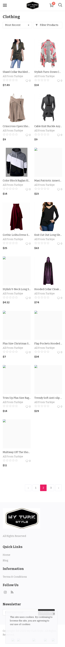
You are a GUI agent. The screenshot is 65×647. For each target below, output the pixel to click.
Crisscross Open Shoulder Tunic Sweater (17, 126)
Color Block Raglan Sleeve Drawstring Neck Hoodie (17, 180)
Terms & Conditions (15, 576)
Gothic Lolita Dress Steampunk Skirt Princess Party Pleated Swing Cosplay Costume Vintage (17, 234)
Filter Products (48, 25)
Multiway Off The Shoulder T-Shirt (17, 452)
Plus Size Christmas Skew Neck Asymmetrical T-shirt (17, 343)
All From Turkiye (13, 76)
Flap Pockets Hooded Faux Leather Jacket (48, 343)
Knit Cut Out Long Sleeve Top (48, 234)
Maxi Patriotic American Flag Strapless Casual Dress (48, 180)
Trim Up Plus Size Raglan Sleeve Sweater (17, 397)
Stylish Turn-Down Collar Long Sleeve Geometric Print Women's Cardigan (48, 72)
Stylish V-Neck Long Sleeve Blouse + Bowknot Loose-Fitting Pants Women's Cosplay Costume (17, 289)
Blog (5, 560)
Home (6, 554)
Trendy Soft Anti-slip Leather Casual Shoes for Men (48, 397)
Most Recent (13, 25)
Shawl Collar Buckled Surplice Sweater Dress (17, 72)
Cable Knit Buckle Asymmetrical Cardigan (48, 126)
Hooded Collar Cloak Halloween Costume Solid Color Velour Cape (48, 289)
